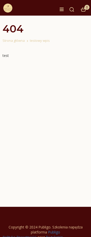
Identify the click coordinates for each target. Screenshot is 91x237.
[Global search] (71, 9)
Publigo (54, 232)
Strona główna (14, 40)
